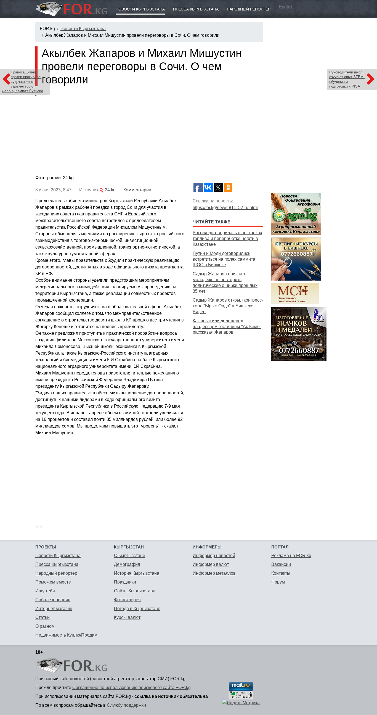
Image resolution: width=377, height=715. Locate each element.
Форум (278, 582)
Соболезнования (52, 599)
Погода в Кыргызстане (137, 608)
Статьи (42, 617)
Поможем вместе (53, 582)
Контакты (280, 573)
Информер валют (211, 564)
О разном (45, 626)
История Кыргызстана (136, 573)
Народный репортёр (248, 9)
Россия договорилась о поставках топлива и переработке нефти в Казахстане (227, 238)
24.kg (110, 190)
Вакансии (281, 564)
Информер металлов (214, 573)
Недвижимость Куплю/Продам (66, 635)
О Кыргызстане (129, 555)
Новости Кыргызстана (140, 9)
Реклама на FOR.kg (291, 555)
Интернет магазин (53, 608)
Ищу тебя (45, 591)
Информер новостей (214, 555)
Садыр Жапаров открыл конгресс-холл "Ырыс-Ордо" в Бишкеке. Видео (228, 306)
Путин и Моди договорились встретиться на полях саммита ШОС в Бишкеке (224, 259)
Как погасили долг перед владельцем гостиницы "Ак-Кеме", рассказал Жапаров (227, 326)
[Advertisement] (228, 423)
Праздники (125, 582)
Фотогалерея (127, 599)
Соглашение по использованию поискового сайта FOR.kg (131, 687)
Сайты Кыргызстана (134, 591)
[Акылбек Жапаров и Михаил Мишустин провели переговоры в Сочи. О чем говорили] (149, 131)
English (286, 6)
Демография (127, 564)
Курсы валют (127, 617)
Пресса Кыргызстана (196, 9)
